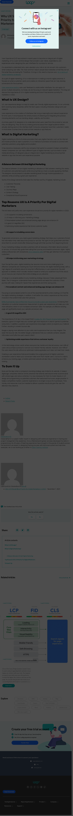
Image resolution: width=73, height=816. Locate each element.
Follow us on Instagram (37, 41)
